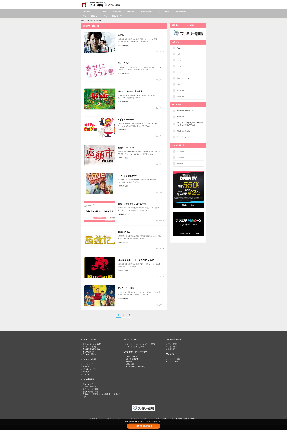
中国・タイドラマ (183, 78)
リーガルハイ (88, 364)
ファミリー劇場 (174, 359)
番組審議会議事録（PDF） (186, 419)
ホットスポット (182, 117)
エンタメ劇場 (173, 362)
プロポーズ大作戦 (89, 369)
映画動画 (130, 11)
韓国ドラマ (181, 96)
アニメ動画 (102, 11)
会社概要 (91, 419)
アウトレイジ (88, 384)
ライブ (179, 72)
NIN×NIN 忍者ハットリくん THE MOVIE (136, 260)
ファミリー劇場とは (90, 16)
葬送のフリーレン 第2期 (92, 344)
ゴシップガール (131, 356)
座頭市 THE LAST (126, 148)
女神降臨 (128, 362)
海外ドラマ (181, 90)
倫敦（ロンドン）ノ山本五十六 (132, 204)
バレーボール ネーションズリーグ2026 (140, 344)
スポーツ (180, 54)
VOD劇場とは (181, 11)
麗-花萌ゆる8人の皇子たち (135, 367)
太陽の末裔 (129, 364)
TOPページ (87, 11)
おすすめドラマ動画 (88, 359)
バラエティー (181, 66)
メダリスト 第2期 (89, 347)
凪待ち (121, 35)
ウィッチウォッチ (183, 137)
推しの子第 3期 (88, 352)
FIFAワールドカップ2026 (134, 347)
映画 (178, 84)
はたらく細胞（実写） (91, 392)
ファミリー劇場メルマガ (112, 16)
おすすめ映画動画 (87, 379)
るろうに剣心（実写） (91, 389)
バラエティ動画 (163, 11)
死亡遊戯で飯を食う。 (91, 354)
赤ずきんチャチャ (126, 119)
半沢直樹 (86, 367)
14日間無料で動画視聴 (142, 426)
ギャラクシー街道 (126, 288)
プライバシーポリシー (114, 419)
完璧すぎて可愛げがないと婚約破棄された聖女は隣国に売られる (190, 124)
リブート (86, 374)
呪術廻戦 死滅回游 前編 (91, 349)
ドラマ (179, 60)
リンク (100, 419)
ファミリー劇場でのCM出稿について (139, 419)
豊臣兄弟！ (87, 372)
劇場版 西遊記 (124, 232)
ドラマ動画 (117, 11)
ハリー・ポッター (89, 387)
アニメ (179, 48)
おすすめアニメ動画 (88, 339)
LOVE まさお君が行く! (128, 176)
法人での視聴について (164, 419)
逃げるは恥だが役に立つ (185, 110)
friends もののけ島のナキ (130, 91)
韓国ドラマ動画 (146, 11)
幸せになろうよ (125, 63)
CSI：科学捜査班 (131, 359)
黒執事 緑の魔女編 (183, 131)
